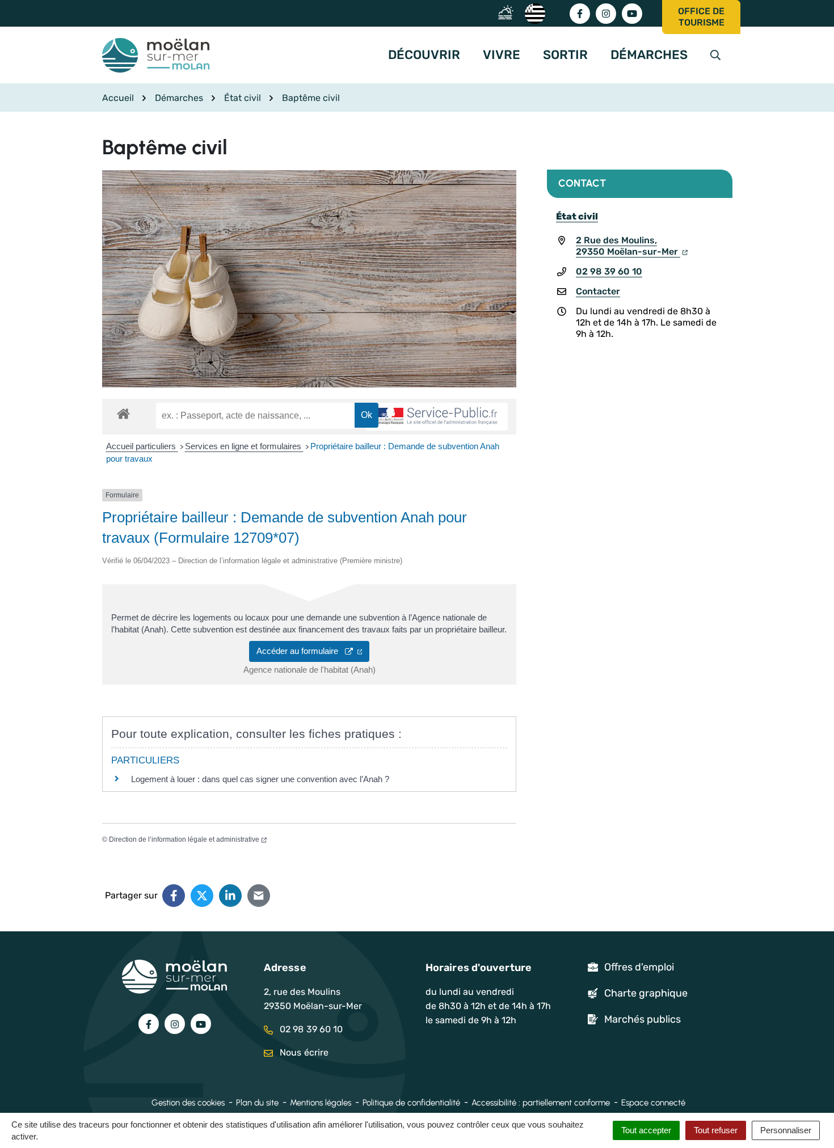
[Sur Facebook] (173, 895)
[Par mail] (258, 895)
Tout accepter (646, 1130)
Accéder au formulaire (300, 651)
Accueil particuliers (142, 446)
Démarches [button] (649, 54)
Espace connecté (653, 1103)
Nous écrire (302, 1052)
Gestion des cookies (188, 1103)
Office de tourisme (701, 17)
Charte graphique (646, 993)
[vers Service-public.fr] (437, 416)
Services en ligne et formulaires (244, 446)
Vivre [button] (501, 54)
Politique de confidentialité (411, 1103)
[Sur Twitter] (202, 895)
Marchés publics (642, 1019)
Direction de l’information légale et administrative (184, 839)
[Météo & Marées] (508, 12)
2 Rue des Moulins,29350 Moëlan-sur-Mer (628, 246)
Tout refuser (716, 1130)
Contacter (598, 291)
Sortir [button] (565, 54)
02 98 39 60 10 (609, 271)
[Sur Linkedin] (230, 895)
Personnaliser (785, 1130)
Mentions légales (320, 1103)
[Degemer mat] (534, 12)
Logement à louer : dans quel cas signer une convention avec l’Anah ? (260, 779)
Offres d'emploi (639, 967)
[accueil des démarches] (123, 412)
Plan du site (257, 1103)
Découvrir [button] (424, 54)
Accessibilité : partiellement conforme (540, 1103)
